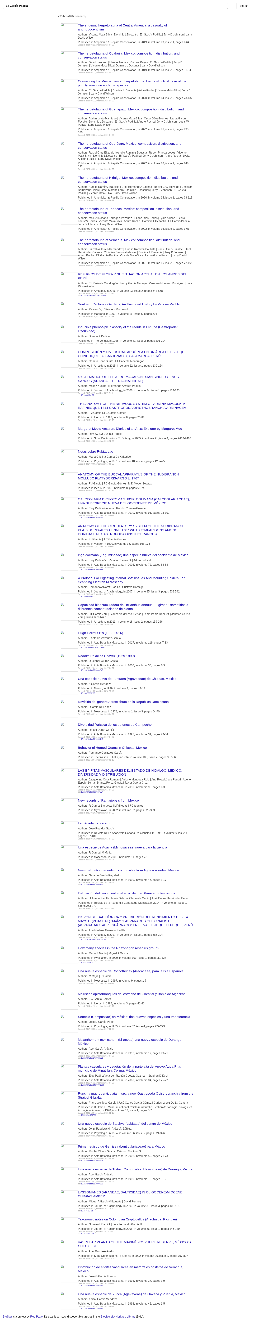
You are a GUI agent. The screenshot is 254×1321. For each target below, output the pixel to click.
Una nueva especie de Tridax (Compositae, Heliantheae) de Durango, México (135, 1169)
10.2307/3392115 (88, 693)
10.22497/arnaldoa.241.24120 (93, 939)
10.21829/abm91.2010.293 (92, 517)
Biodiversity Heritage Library (118, 1316)
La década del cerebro (94, 823)
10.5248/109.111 (88, 962)
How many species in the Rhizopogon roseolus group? (118, 948)
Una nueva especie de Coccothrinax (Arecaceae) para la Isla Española (131, 971)
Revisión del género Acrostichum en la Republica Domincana (123, 702)
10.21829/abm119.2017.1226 (93, 647)
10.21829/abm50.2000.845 (92, 670)
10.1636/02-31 (87, 1211)
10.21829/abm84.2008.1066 (92, 1085)
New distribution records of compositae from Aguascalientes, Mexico (128, 870)
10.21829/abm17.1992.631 (92, 1058)
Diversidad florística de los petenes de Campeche (115, 724)
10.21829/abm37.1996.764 (92, 1285)
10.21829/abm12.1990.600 (92, 1184)
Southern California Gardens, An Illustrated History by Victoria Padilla (129, 304)
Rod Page (36, 1316)
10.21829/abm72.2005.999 (92, 569)
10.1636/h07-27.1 (88, 1234)
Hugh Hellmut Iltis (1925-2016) (100, 633)
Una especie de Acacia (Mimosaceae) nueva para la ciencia (122, 847)
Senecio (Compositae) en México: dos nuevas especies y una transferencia (134, 1017)
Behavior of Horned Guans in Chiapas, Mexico (112, 747)
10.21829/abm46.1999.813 (92, 885)
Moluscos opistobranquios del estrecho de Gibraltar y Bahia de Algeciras (132, 994)
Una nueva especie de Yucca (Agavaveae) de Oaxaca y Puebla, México (132, 1294)
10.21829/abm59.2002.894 (92, 1161)
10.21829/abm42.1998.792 (92, 1308)
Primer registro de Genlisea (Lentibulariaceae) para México (121, 1146)
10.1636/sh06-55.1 (89, 596)
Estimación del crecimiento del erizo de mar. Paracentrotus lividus (126, 893)
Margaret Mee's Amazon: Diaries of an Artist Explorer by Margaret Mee (130, 428)
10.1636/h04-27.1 (88, 395)
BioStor (7, 1316)
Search (243, 5)
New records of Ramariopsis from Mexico (108, 800)
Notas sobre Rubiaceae (95, 451)
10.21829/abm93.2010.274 (92, 792)
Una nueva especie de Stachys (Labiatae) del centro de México (125, 1123)
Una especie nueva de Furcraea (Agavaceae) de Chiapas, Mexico (127, 679)
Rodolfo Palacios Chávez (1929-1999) (106, 656)
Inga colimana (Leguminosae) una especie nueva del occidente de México (133, 555)
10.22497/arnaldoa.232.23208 (93, 296)
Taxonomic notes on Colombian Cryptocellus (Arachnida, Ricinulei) (127, 1219)
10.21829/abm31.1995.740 (92, 739)
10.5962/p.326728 (88, 1115)
